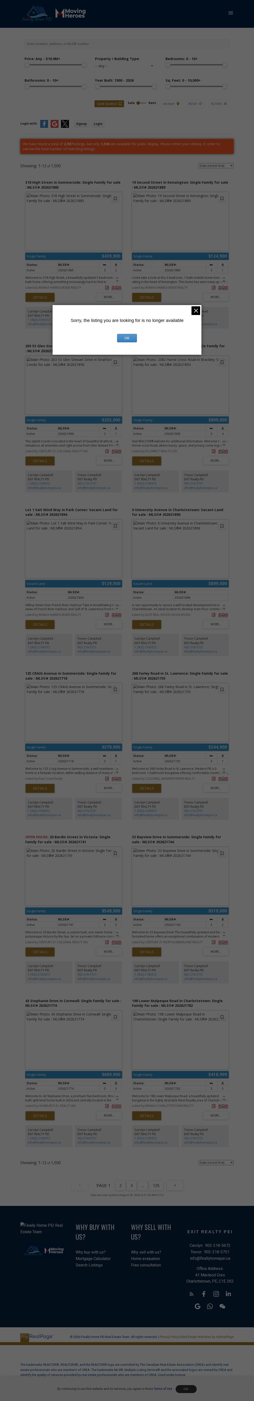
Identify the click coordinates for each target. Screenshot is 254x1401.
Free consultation (146, 1265)
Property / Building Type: (117, 58)
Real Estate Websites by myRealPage (207, 1337)
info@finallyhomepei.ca (44, 324)
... (143, 1185)
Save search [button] (107, 104)
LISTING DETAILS (40, 297)
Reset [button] (193, 104)
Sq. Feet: (183, 80)
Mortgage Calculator (93, 1258)
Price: (42, 58)
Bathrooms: (42, 80)
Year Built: (114, 80)
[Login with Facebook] (44, 127)
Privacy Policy (169, 1337)
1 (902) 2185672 (39, 320)
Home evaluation (145, 1258)
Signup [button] (81, 124)
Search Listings (89, 1265)
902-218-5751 (87, 483)
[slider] (27, 64)
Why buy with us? (91, 1252)
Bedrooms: (181, 58)
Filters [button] (216, 104)
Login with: (29, 123)
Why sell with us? (146, 1252)
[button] (191, 1294)
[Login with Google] (55, 127)
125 (156, 1185)
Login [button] (98, 124)
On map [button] (169, 104)
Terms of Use (163, 1389)
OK (186, 1389)
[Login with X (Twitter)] (65, 127)
